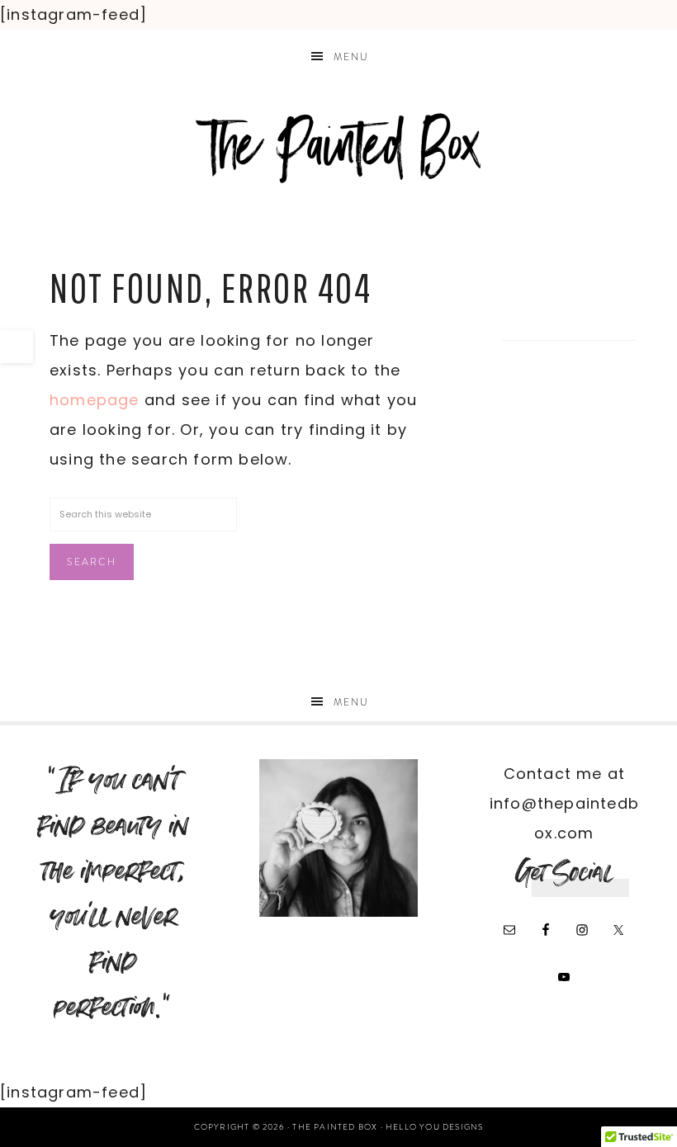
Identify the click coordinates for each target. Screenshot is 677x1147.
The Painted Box (338, 148)
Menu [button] (351, 57)
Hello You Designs (434, 1127)
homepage (95, 399)
